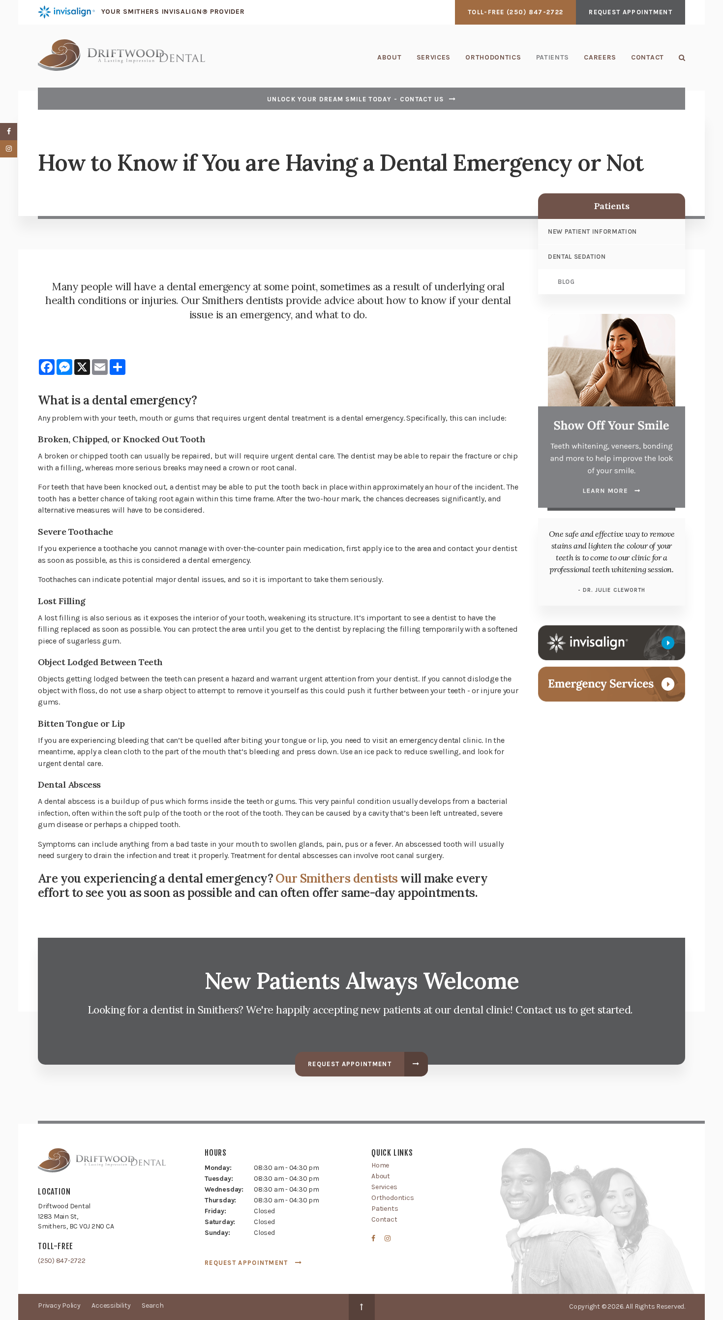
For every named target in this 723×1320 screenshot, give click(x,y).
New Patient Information (592, 231)
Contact (647, 57)
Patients (553, 57)
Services (434, 57)
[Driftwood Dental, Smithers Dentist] (102, 1162)
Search (678, 57)
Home (380, 1165)
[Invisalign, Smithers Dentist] (611, 641)
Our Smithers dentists (336, 878)
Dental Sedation (577, 256)
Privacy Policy (59, 1305)
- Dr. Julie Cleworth (612, 590)
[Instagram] (386, 1240)
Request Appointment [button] (630, 12)
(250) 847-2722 (535, 12)
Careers (600, 57)
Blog (566, 281)
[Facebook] (376, 1240)
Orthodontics (493, 57)
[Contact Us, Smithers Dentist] (611, 683)
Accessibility (110, 1305)
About (389, 57)
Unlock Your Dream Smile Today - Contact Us (355, 99)
